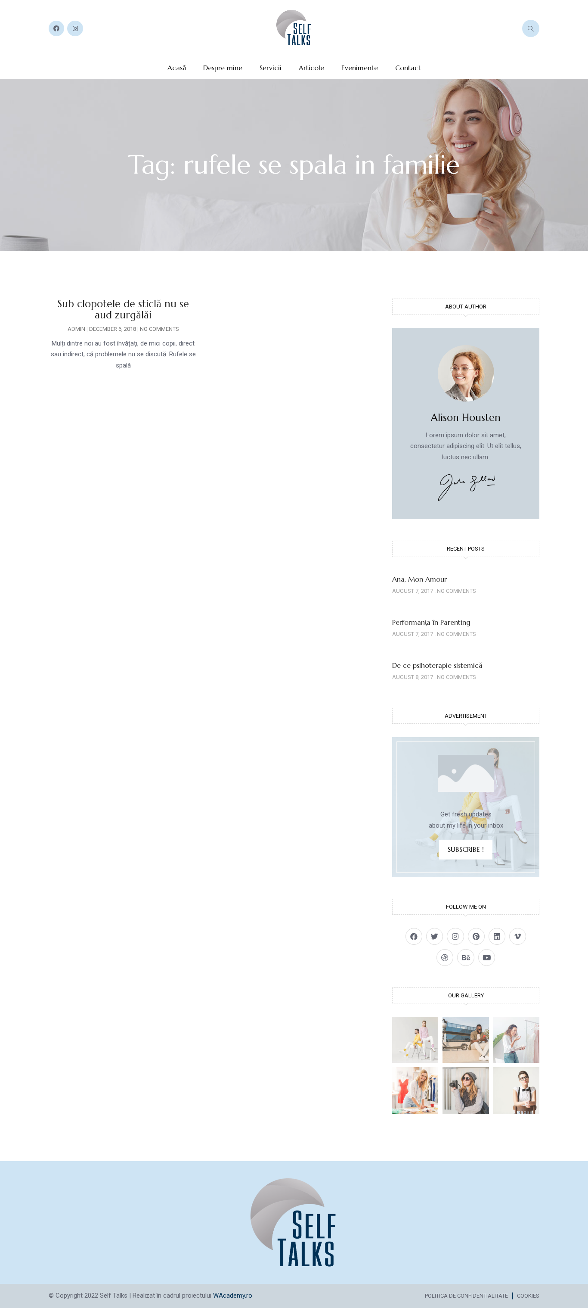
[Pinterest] (476, 936)
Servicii (271, 68)
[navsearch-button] (530, 28)
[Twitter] (434, 936)
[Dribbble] (444, 957)
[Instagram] (75, 28)
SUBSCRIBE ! (466, 849)
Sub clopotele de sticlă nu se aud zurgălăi (123, 309)
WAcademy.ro (232, 1295)
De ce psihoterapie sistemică (437, 665)
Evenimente (359, 68)
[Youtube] (486, 957)
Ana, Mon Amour (419, 579)
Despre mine (222, 68)
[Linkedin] (497, 936)
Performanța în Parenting (431, 622)
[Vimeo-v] (517, 936)
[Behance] (465, 957)
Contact (408, 68)
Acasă (176, 68)
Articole (311, 68)
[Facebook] (56, 28)
